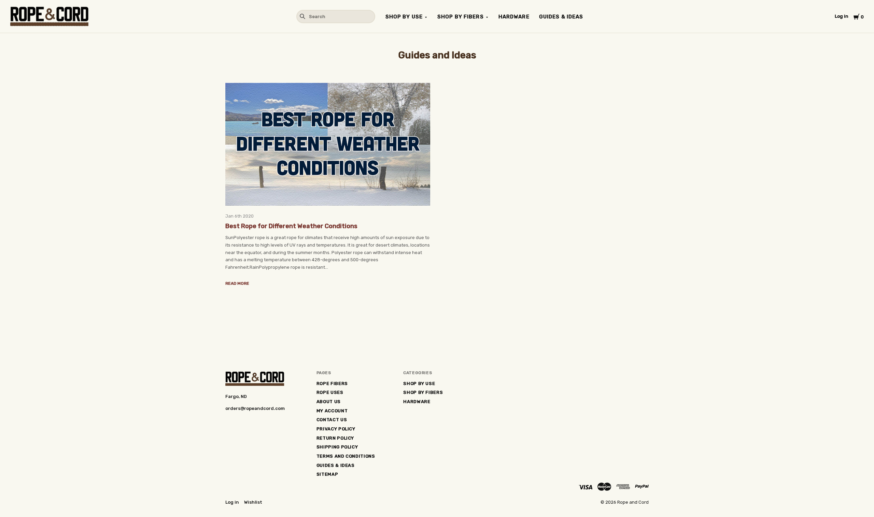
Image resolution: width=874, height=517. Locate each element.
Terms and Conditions (345, 456)
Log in (841, 16)
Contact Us (331, 419)
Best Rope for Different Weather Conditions (291, 226)
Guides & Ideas (561, 17)
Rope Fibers (332, 383)
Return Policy (335, 438)
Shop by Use (419, 383)
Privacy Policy (335, 428)
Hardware (514, 17)
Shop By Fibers (460, 17)
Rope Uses (329, 392)
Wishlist (253, 502)
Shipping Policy (337, 446)
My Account (332, 410)
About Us (328, 401)
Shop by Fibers (423, 392)
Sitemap (327, 474)
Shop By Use (404, 17)
